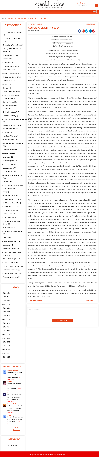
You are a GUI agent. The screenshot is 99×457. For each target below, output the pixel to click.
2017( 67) (6, 327)
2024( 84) (6, 301)
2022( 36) (6, 308)
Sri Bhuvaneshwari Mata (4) (12, 203)
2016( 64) (6, 331)
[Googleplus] (84, 3)
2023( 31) (6, 304)
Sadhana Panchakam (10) (12, 73)
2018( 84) (6, 323)
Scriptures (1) (7, 238)
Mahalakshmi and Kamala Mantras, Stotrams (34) (12, 127)
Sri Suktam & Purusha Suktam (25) (10, 107)
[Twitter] (79, 3)
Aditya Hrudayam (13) (10, 217)
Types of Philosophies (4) (11, 259)
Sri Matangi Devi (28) (10, 139)
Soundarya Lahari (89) (10, 195)
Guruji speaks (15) (9, 171)
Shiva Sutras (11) (9, 227)
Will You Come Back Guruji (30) (12, 176)
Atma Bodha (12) (9, 70)
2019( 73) (6, 319)
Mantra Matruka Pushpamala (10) (13, 144)
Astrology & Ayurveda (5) (11, 277)
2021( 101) (6, 312)
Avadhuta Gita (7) (9, 62)
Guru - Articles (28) (9, 164)
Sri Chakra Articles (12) (11, 112)
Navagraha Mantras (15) (11, 241)
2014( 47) (6, 338)
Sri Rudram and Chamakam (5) (12, 232)
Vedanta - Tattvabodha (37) (12, 273)
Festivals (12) (7, 182)
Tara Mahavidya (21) (10, 153)
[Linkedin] (82, 3)
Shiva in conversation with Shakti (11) (12, 222)
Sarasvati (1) (7, 132)
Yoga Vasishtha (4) (9, 168)
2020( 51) (6, 316)
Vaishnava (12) (8, 157)
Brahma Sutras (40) (9, 214)
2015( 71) (6, 334)
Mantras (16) (7, 59)
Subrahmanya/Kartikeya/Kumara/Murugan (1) (13, 121)
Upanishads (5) (8, 245)
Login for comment (62, 320)
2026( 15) (6, 293)
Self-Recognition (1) (10, 161)
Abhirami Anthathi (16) (10, 262)
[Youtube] (80, 3)
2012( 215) (6, 346)
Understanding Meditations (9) (12, 33)
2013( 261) (6, 342)
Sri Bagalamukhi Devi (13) (12, 199)
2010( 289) (6, 353)
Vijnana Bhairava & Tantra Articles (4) (12, 254)
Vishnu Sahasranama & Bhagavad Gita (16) (11, 97)
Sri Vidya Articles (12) (10, 116)
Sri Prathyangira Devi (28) (12, 77)
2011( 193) (6, 349)
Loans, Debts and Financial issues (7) (12, 50)
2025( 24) (6, 297)
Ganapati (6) (7, 88)
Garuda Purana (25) (10, 102)
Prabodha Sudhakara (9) (11, 270)
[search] (96, 5)
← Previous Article (35, 24)
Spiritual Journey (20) (10, 55)
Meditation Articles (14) (11, 249)
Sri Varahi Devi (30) (9, 81)
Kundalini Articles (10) (10, 136)
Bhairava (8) (7, 84)
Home (4, 18)
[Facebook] (77, 3)
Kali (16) (6, 192)
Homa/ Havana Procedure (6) (13, 266)
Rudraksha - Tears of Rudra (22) (12, 40)
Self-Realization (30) (10, 150)
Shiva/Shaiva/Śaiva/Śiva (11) (13, 45)
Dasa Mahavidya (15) (10, 210)
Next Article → (91, 24)
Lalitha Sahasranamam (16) (12, 92)
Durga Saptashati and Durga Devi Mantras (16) (13, 187)
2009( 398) (6, 357)
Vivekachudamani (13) (10, 206)
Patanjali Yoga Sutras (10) (12, 66)
